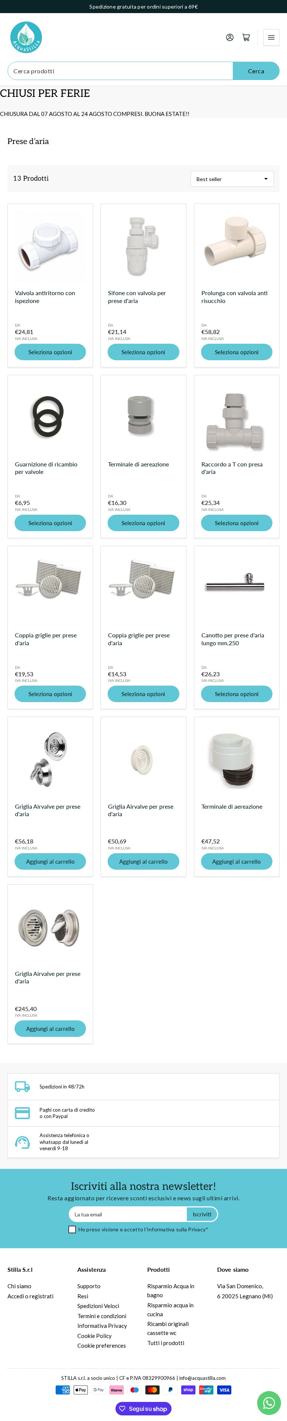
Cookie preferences (101, 1345)
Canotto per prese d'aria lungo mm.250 (232, 638)
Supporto (89, 1286)
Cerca (256, 70)
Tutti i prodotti (165, 1342)
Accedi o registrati (30, 1296)
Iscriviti (202, 1214)
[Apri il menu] (271, 37)
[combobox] (143, 71)
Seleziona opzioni (50, 352)
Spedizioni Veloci (98, 1305)
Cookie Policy (94, 1335)
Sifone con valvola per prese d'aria (137, 296)
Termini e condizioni (101, 1316)
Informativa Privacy (102, 1325)
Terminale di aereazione (138, 464)
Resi (82, 1296)
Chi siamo (19, 1286)
